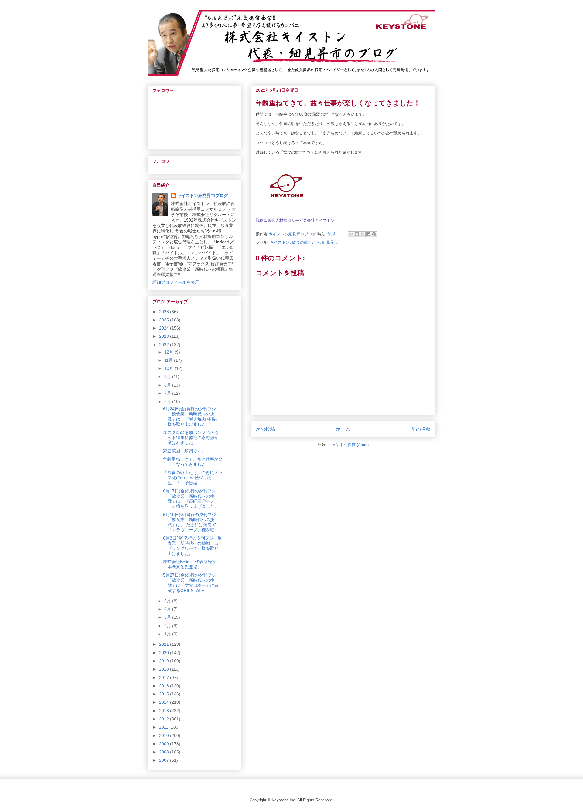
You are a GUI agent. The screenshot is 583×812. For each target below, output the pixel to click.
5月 (168, 600)
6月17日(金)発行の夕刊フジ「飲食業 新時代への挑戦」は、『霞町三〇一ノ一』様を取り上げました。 (191, 499)
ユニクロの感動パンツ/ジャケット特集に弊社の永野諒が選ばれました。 (191, 437)
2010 (164, 735)
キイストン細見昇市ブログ (202, 195)
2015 (164, 694)
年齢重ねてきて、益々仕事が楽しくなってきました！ (193, 462)
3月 (168, 617)
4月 (168, 609)
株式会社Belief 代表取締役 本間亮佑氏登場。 (191, 564)
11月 (169, 360)
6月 (168, 401)
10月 (169, 368)
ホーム (343, 429)
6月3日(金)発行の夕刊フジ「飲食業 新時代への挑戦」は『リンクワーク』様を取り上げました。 (192, 546)
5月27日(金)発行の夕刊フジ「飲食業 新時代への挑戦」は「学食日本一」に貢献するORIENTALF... (191, 583)
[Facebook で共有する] (368, 234)
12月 (169, 352)
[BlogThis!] (357, 234)
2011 (164, 727)
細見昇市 (330, 242)
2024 (164, 328)
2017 (164, 677)
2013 (164, 710)
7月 (168, 393)
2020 (164, 652)
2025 (164, 319)
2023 (164, 336)
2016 (164, 685)
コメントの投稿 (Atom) (348, 444)
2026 (164, 311)
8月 (168, 385)
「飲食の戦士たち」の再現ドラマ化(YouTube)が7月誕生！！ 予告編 (193, 477)
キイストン (280, 242)
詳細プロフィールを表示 (175, 282)
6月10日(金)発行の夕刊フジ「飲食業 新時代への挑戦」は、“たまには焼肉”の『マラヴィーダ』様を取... (190, 522)
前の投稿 (421, 429)
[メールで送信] (351, 234)
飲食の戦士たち (306, 242)
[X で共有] (363, 234)
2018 (164, 669)
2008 (164, 751)
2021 (164, 644)
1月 (168, 633)
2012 (164, 718)
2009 (164, 743)
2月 (168, 625)
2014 (164, 702)
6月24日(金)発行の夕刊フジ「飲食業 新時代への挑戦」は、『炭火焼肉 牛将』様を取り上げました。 (191, 416)
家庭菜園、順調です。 (184, 450)
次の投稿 (265, 429)
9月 (168, 376)
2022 (164, 344)
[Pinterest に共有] (374, 234)
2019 (164, 660)
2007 (164, 760)
